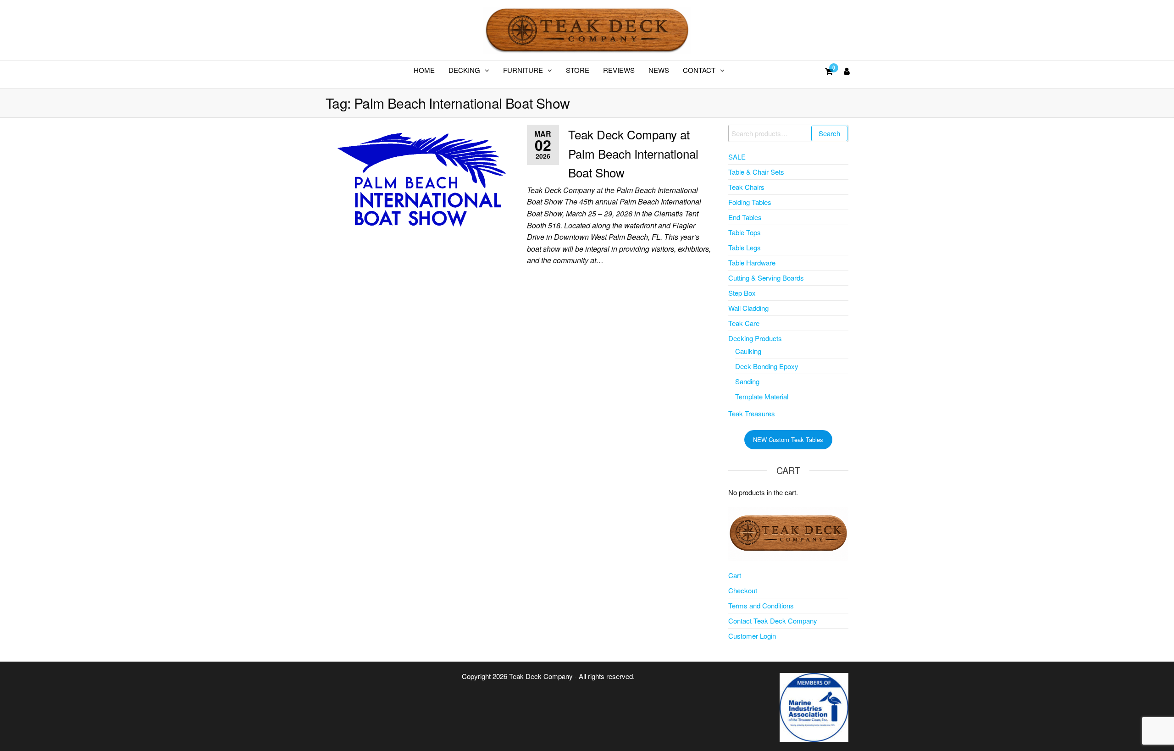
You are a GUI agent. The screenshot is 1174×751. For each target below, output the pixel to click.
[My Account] (847, 71)
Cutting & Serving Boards (766, 277)
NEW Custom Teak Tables (788, 439)
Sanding (747, 381)
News (658, 70)
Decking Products (755, 338)
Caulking (748, 351)
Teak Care (743, 323)
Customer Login (752, 636)
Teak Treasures (751, 413)
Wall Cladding (748, 308)
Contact (699, 70)
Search (829, 133)
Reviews (619, 70)
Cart (734, 575)
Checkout (742, 590)
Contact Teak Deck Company (772, 620)
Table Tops (744, 232)
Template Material (761, 396)
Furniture (523, 70)
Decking (464, 70)
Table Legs (744, 247)
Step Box (742, 293)
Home (424, 70)
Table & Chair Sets (756, 172)
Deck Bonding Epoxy (766, 366)
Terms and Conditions (761, 605)
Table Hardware (751, 262)
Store (577, 70)
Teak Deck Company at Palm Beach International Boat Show (633, 153)
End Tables (745, 217)
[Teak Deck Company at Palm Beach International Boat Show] (419, 176)
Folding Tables (749, 202)
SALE (737, 156)
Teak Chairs (746, 187)
